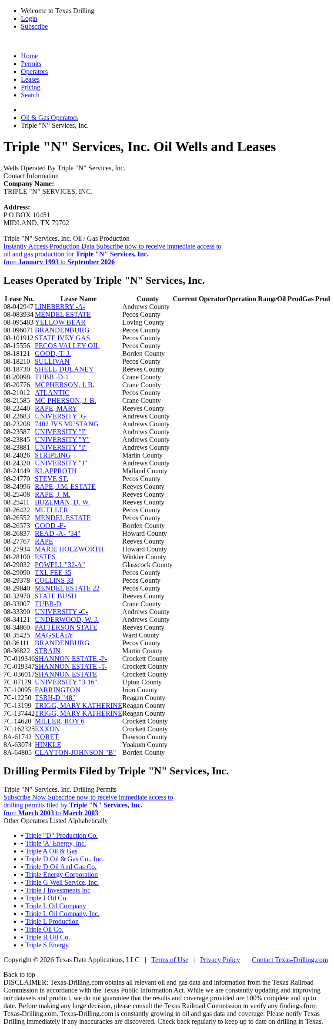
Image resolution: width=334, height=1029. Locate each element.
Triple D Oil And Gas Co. (61, 866)
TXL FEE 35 (53, 572)
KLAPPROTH (56, 471)
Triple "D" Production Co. (61, 835)
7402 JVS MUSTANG (67, 424)
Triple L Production (52, 921)
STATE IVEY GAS (62, 338)
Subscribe (34, 26)
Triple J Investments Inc (57, 890)
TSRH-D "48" (55, 697)
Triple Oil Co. (44, 929)
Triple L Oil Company (55, 906)
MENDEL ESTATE (63, 314)
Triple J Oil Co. (46, 898)
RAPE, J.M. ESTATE (65, 486)
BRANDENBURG (62, 330)
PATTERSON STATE (66, 627)
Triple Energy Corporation (61, 874)
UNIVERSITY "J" (61, 463)
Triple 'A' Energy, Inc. (55, 843)
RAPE (44, 541)
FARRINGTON (57, 690)
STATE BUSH (56, 596)
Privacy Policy (220, 959)
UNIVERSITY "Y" (62, 439)
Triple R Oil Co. (47, 937)
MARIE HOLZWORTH (69, 549)
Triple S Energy (47, 945)
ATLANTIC (52, 392)
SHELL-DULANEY (64, 369)
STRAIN (47, 650)
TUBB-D (48, 603)
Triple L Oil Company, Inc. (62, 913)
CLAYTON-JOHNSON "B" (75, 752)
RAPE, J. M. (52, 494)
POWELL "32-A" (60, 564)
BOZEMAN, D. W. (62, 502)
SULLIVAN (52, 361)
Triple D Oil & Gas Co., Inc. (64, 859)
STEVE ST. (51, 478)
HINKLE (48, 744)
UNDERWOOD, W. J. (67, 619)
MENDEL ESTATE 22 (67, 588)
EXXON (47, 729)
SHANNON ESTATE (66, 674)
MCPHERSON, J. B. (64, 384)
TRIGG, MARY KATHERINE (78, 705)
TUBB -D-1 (52, 377)
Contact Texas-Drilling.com (290, 959)
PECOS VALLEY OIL (67, 345)
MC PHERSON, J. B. (65, 400)
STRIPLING (53, 455)
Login (29, 18)
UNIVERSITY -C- (61, 611)
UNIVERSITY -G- (61, 416)
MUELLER (51, 510)
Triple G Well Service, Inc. (62, 882)
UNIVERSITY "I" (61, 431)
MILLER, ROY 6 (59, 721)
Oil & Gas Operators (49, 117)
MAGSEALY (54, 635)
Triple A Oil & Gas (51, 851)
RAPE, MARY (56, 408)
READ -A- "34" (57, 533)
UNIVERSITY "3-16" (66, 682)
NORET (47, 736)
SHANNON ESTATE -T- (71, 666)
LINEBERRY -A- (60, 306)
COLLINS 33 (54, 580)
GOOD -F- (50, 525)
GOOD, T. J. (53, 353)
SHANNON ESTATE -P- (71, 658)
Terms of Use (169, 959)
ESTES (45, 557)
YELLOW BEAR (60, 322)
